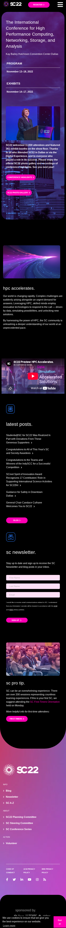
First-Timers (16, 719)
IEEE (11, 610)
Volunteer (11, 843)
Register (38, 5)
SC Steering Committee (19, 823)
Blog (16, 520)
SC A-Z (10, 803)
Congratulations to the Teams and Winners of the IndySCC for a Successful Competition (28, 464)
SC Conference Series (19, 829)
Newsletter (12, 797)
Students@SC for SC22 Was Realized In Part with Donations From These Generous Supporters (28, 439)
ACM (55, 606)
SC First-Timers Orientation (45, 702)
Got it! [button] (60, 922)
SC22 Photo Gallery (17, 193)
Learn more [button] (9, 925)
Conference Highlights (19, 177)
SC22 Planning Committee (21, 817)
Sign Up (15, 620)
